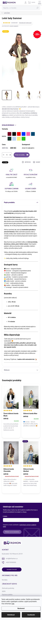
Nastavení (21, 608)
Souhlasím (31, 615)
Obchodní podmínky (8, 588)
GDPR (3, 591)
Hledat (37, 8)
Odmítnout (11, 615)
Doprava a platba (7, 594)
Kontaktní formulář (12, 569)
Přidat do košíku (20, 155)
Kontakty (4, 580)
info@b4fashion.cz (12, 558)
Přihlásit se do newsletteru (12, 532)
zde (13, 604)
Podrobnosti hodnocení (25, 22)
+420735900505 (11, 562)
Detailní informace (8, 125)
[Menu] (39, 2)
